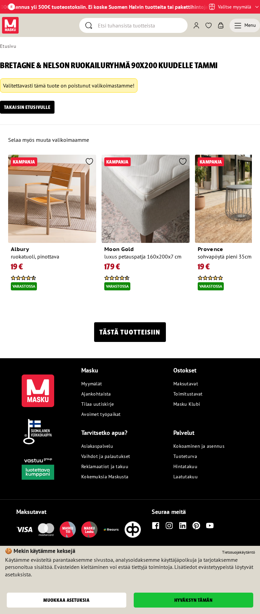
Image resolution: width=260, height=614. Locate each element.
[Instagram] (169, 525)
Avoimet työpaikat (101, 414)
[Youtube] (210, 525)
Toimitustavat (188, 394)
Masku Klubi (186, 404)
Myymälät (91, 384)
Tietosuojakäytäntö (238, 552)
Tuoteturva (185, 456)
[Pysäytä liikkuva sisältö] (11, 6)
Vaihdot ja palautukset (105, 456)
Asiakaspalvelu (97, 446)
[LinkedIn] (183, 525)
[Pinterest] (196, 525)
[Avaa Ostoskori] (221, 25)
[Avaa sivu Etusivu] (10, 25)
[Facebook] (156, 525)
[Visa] (24, 529)
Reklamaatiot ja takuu (104, 466)
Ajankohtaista (96, 394)
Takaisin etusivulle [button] (27, 107)
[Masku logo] (38, 386)
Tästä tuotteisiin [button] (130, 332)
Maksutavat (185, 384)
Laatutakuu (185, 477)
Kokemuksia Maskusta (104, 477)
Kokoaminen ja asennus (198, 446)
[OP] (133, 529)
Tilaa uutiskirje (97, 404)
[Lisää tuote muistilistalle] (89, 162)
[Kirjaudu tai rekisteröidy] (196, 25)
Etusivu (8, 46)
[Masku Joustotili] (111, 529)
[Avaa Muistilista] (208, 25)
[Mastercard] (46, 529)
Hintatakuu (185, 466)
